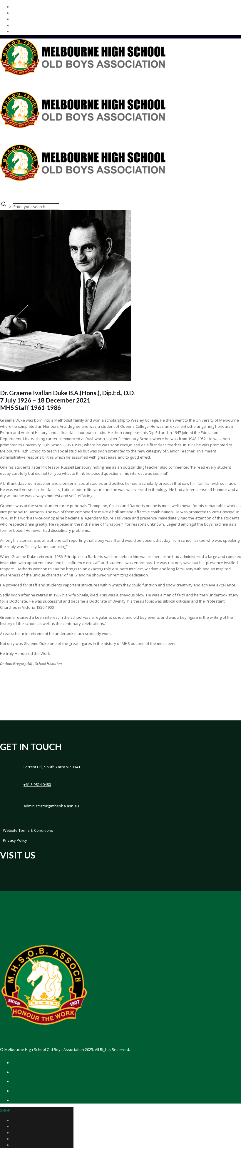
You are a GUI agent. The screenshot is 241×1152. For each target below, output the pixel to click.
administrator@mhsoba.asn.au (51, 806)
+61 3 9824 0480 (37, 784)
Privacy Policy (15, 840)
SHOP (5, 1110)
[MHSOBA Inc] (83, 127)
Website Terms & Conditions (28, 830)
